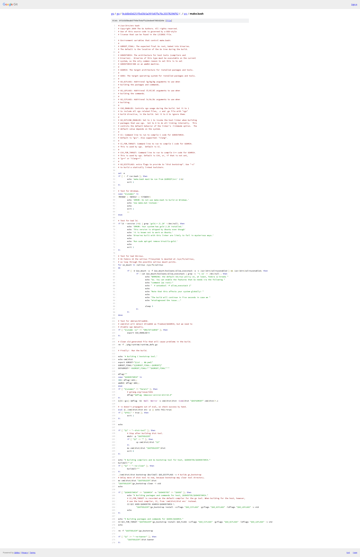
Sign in (354, 4)
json (355, 552)
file (168, 20)
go (112, 13)
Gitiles (17, 552)
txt (348, 552)
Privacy (24, 552)
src (185, 13)
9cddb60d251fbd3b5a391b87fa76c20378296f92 (150, 13)
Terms (32, 552)
